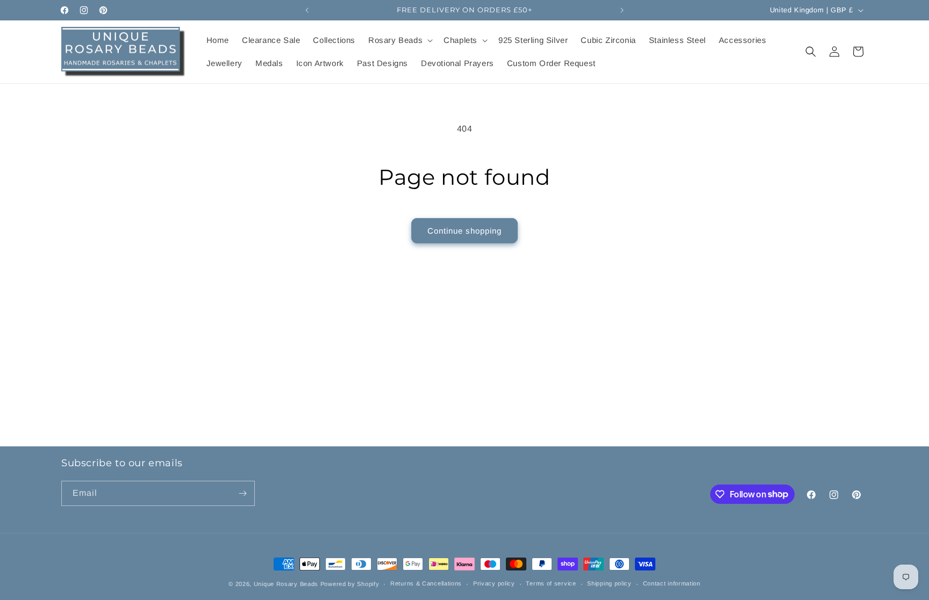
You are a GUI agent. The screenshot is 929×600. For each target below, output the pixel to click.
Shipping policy (609, 583)
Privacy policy (494, 583)
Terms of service (551, 583)
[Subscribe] (242, 493)
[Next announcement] (622, 10)
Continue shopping (464, 230)
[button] (399, 40)
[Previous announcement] (307, 10)
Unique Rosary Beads (286, 584)
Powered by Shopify (350, 584)
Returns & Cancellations (426, 583)
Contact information (672, 583)
